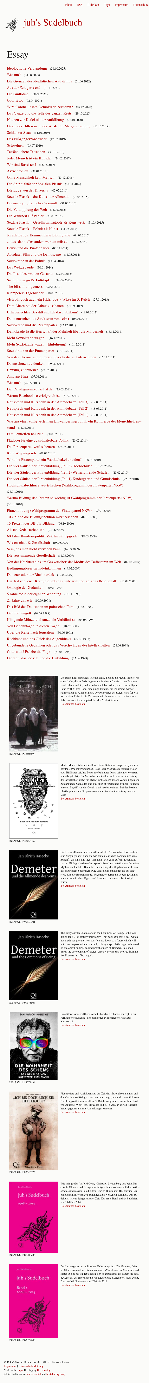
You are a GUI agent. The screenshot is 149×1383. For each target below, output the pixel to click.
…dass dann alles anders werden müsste (37, 241)
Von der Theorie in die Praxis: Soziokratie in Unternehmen (52, 356)
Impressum (121, 5)
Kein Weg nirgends (22, 453)
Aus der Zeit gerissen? (24, 87)
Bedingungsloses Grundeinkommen (34, 568)
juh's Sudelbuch (53, 22)
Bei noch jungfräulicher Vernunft (32, 202)
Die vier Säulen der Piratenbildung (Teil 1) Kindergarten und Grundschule (64, 478)
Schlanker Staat (19, 132)
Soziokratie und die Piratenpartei (32, 324)
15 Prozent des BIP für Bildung (31, 523)
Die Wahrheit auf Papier (25, 215)
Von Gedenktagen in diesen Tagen (34, 625)
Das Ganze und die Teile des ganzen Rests (39, 113)
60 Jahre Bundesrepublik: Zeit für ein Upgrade (43, 536)
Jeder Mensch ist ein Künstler (30, 158)
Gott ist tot (15, 100)
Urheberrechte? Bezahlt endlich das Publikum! (43, 312)
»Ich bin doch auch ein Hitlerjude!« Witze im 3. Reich (49, 299)
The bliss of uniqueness (25, 286)
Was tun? (14, 74)
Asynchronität (18, 170)
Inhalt (68, 5)
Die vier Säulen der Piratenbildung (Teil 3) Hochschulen (50, 465)
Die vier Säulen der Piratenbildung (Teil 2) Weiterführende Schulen (58, 472)
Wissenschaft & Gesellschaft (29, 542)
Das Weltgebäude (21, 267)
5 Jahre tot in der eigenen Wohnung (34, 593)
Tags (107, 5)
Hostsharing (43, 1370)
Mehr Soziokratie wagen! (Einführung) (37, 344)
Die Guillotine (18, 93)
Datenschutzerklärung (31, 1366)
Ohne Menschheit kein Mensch (31, 177)
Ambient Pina (18, 376)
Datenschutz (140, 5)
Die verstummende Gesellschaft (31, 555)
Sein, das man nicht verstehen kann (34, 548)
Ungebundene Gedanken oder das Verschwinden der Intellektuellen (59, 645)
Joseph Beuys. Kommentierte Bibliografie (39, 235)
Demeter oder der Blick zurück (31, 574)
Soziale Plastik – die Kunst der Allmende (38, 196)
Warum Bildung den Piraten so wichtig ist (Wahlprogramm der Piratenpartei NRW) (70, 497)
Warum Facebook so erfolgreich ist (34, 395)
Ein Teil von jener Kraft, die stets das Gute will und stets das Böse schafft (62, 580)
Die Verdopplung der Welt (27, 209)
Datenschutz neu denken (26, 363)
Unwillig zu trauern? (23, 369)
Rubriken (93, 5)
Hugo (19, 1370)
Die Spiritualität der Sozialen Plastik (35, 183)
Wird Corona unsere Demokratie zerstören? (40, 106)
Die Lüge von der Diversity (28, 190)
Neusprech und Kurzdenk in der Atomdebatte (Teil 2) (48, 408)
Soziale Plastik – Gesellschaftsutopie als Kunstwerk (46, 222)
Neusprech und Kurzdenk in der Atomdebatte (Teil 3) (48, 401)
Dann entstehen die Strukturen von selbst (38, 318)
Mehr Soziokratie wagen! (27, 337)
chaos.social (34, 1374)
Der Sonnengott (19, 613)
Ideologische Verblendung (27, 68)
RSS (79, 5)
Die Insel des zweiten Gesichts (30, 273)
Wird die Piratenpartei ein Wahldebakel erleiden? (45, 459)
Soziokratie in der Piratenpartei (31, 350)
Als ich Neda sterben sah (26, 529)
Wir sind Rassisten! (22, 164)
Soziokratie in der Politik (26, 260)
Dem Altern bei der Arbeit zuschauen (36, 305)
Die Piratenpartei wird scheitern (31, 446)
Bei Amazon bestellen (73, 704)
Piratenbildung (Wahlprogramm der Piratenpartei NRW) (50, 510)
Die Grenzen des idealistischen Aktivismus (40, 81)
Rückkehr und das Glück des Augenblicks (39, 638)
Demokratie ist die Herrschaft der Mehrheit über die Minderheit (55, 331)
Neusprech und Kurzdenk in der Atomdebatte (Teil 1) (48, 414)
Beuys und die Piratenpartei (28, 247)
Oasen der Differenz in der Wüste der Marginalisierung (49, 125)
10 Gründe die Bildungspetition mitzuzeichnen (43, 516)
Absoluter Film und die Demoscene (34, 254)
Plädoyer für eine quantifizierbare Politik (38, 440)
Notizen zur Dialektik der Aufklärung (36, 119)
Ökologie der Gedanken (25, 587)
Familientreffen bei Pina (25, 433)
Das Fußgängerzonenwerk (27, 138)
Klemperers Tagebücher (25, 292)
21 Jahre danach (20, 600)
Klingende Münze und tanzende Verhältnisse (41, 619)
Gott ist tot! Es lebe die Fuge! (29, 651)
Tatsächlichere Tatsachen (26, 151)
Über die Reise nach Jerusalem (31, 632)
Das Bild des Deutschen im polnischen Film (40, 606)
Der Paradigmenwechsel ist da (30, 389)
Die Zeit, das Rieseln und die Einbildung (38, 657)
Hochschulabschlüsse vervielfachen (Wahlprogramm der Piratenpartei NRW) (65, 485)
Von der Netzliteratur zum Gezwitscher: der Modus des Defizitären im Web (64, 561)
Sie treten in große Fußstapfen (30, 279)
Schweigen (16, 145)
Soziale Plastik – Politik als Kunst (33, 228)
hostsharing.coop (55, 1374)
